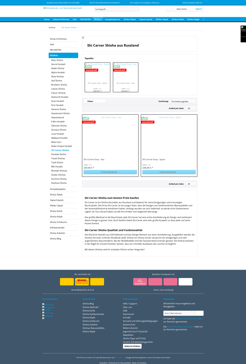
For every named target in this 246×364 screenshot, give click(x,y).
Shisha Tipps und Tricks (134, 338)
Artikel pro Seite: (176, 108)
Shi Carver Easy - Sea (126, 83)
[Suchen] (137, 9)
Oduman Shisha (59, 125)
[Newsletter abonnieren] (200, 313)
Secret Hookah (58, 64)
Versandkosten (119, 357)
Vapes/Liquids (57, 200)
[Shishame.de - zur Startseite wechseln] (63, 12)
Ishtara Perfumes (58, 38)
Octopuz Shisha (58, 129)
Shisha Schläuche (58, 222)
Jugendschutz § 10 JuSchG (135, 331)
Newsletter (128, 335)
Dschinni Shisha (59, 178)
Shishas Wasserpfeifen (93, 328)
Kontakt (127, 317)
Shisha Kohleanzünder (93, 314)
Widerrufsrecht (130, 328)
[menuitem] (116, 10)
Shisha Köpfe (56, 216)
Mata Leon (56, 142)
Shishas (54, 55)
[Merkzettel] (168, 9)
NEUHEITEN (55, 49)
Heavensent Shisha (60, 113)
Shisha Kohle (56, 211)
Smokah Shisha (58, 154)
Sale (52, 44)
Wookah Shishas (59, 170)
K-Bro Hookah (58, 121)
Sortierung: (163, 101)
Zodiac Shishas (58, 174)
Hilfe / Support (130, 303)
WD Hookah (57, 166)
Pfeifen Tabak (56, 205)
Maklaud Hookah (59, 138)
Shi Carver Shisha (60, 150)
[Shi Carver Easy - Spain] (169, 135)
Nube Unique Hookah (61, 146)
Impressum (128, 314)
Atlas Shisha (57, 60)
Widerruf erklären (132, 346)
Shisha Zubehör (57, 233)
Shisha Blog (55, 238)
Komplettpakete (57, 189)
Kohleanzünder (57, 227)
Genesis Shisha (58, 109)
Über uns (127, 307)
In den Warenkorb (109, 172)
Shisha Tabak (56, 194)
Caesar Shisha (58, 88)
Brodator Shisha (59, 84)
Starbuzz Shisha (58, 183)
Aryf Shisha (56, 80)
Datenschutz (129, 324)
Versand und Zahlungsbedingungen (140, 321)
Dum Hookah (57, 101)
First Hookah (57, 105)
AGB (125, 310)
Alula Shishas (57, 76)
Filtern (90, 101)
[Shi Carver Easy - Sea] (110, 135)
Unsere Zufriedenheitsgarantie (138, 342)
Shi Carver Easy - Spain (97, 83)
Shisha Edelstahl (90, 307)
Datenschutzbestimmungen (189, 318)
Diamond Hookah (59, 97)
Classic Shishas (58, 92)
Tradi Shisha (57, 162)
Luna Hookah (57, 133)
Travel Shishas (58, 158)
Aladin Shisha (57, 68)
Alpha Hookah (58, 72)
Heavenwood (57, 117)
